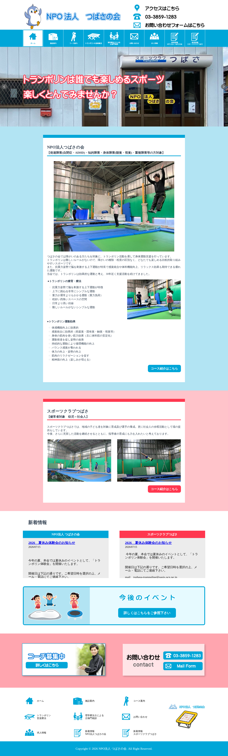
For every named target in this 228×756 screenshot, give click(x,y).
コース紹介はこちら (164, 368)
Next (223, 86)
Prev (4, 86)
